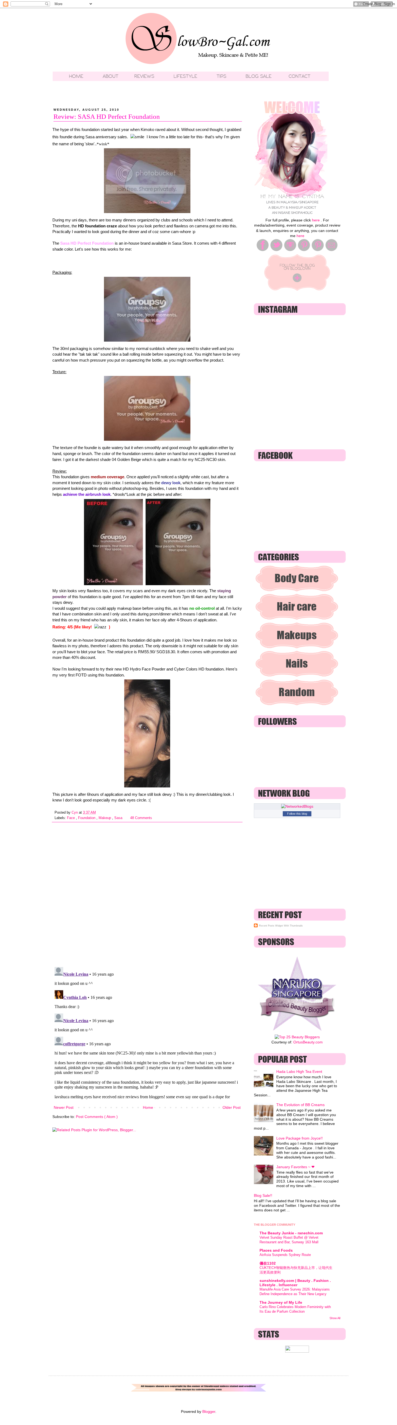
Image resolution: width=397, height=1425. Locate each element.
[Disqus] (147, 892)
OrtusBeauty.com (308, 1042)
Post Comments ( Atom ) (97, 1116)
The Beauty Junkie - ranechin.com (291, 1233)
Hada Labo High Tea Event (299, 1071)
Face (71, 818)
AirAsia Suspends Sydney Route (285, 1255)
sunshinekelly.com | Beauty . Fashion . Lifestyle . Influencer (295, 1282)
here (316, 220)
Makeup (105, 818)
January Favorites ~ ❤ (295, 1167)
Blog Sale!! (263, 1195)
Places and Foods (276, 1250)
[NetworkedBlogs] (297, 806)
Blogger (208, 1411)
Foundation (87, 818)
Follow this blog (297, 813)
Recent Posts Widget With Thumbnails (281, 925)
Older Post (232, 1107)
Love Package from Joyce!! (299, 1138)
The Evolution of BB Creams (300, 1105)
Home (148, 1107)
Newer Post (63, 1107)
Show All (334, 1318)
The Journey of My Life (281, 1302)
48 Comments (141, 818)
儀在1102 (268, 1263)
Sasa (118, 818)
